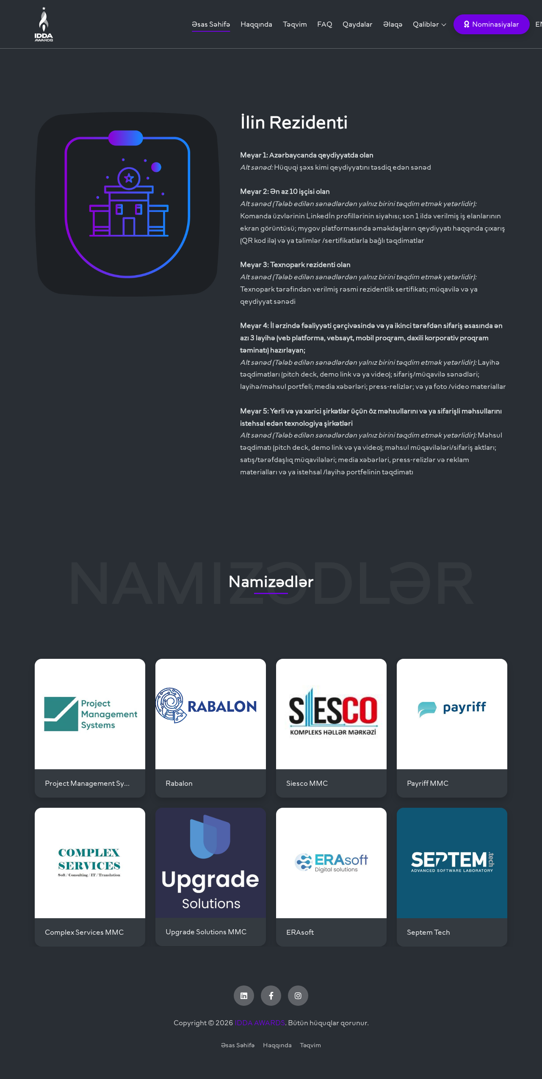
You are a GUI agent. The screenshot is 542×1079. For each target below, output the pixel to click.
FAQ (324, 24)
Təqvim (295, 24)
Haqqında (256, 24)
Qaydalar (358, 24)
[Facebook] (271, 995)
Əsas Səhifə (211, 24)
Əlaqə (393, 24)
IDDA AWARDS (260, 1023)
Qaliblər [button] (426, 24)
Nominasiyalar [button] (495, 24)
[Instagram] (298, 995)
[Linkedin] (244, 995)
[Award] (95, 24)
